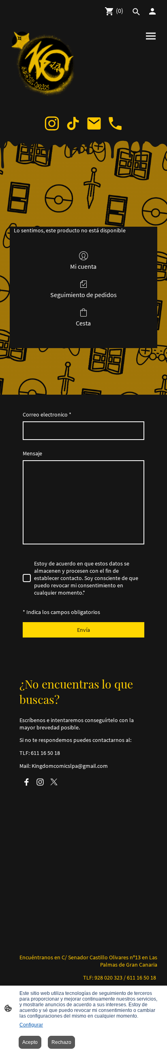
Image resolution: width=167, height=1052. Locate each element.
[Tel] (115, 123)
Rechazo (61, 1042)
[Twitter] (54, 782)
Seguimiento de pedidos (83, 295)
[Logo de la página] (45, 65)
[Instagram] (52, 123)
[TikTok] (73, 123)
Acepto (30, 1042)
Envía (83, 629)
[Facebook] (26, 782)
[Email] (94, 123)
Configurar (31, 1025)
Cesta (83, 323)
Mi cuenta (83, 266)
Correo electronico (47, 414)
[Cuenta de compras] (152, 11)
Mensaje (32, 453)
